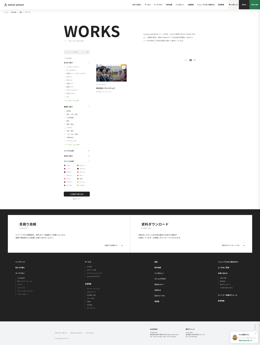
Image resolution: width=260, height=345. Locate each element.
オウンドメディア (72, 90)
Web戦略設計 (21, 278)
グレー (82, 175)
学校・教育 (70, 131)
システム (69, 127)
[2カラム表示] (194, 60)
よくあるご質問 (223, 267)
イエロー (82, 185)
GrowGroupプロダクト (93, 276)
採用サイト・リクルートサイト (76, 73)
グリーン (82, 165)
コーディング (21, 288)
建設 (21, 12)
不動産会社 (70, 137)
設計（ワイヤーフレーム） (25, 281)
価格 (156, 262)
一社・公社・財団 (72, 134)
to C (68, 97)
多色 (81, 179)
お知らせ (157, 290)
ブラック (82, 169)
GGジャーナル (159, 296)
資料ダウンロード (225, 284)
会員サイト (70, 83)
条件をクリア (77, 199)
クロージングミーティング (25, 291)
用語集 (156, 301)
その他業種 (70, 118)
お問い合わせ (223, 273)
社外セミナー (159, 284)
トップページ (20, 262)
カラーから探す (69, 161)
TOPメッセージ (91, 292)
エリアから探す (69, 151)
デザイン (19, 284)
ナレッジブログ (160, 279)
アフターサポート (22, 294)
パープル (69, 185)
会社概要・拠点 (91, 295)
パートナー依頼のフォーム (227, 295)
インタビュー (180, 5)
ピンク (68, 179)
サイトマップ (90, 333)
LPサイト (69, 77)
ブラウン (69, 182)
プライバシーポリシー (61, 333)
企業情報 (191, 5)
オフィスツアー (91, 308)
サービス (148, 5)
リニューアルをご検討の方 (206, 5)
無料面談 (222, 281)
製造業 (69, 111)
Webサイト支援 (91, 270)
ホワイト (69, 175)
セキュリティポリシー (76, 333)
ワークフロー (158, 5)
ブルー (68, 165)
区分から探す (68, 63)
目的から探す (68, 156)
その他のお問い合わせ (226, 288)
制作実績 (169, 5)
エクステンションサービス (94, 273)
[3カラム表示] (190, 60)
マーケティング (71, 141)
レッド (68, 169)
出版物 (89, 301)
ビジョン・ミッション (93, 288)
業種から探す (68, 107)
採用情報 (221, 5)
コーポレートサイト (73, 67)
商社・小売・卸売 (72, 114)
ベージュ (82, 182)
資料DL (244, 5)
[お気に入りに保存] (124, 67)
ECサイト (69, 80)
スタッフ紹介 (91, 298)
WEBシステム (71, 93)
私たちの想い (137, 5)
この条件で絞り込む (77, 194)
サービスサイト (71, 70)
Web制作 (89, 267)
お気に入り (234, 5)
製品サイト (70, 87)
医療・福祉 (70, 124)
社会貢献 (89, 305)
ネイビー (69, 172)
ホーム (6, 12)
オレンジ (82, 172)
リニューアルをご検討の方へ (228, 262)
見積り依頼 (254, 5)
